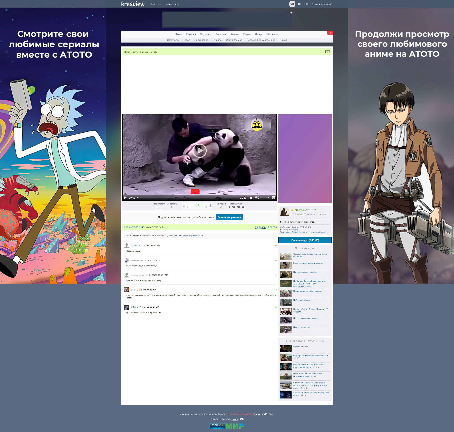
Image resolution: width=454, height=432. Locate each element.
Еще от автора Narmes (305, 341)
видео (299, 214)
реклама (223, 414)
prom (133, 290)
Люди (258, 34)
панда (288, 232)
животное (320, 232)
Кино (178, 34)
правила (203, 414)
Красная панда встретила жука (308, 263)
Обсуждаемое (234, 39)
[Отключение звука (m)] (257, 197)
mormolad (135, 260)
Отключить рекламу (322, 4)
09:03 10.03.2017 (160, 275)
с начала (260, 226)
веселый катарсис (139, 275)
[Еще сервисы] (243, 207)
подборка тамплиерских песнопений (310, 355)
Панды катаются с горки (305, 272)
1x (251, 197)
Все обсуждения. (134, 226)
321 (159, 207)
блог (271, 414)
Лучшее (217, 39)
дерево (272, 226)
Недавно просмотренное (261, 39)
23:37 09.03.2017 (147, 290)
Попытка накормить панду (306, 318)
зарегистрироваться (193, 235)
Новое (186, 39)
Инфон (234, 419)
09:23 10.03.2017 (152, 245)
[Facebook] (229, 207)
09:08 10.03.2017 (152, 260)
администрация (188, 414)
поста (312, 214)
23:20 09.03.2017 (150, 307)
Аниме (234, 34)
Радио (247, 34)
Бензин (296, 346)
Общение (272, 34)
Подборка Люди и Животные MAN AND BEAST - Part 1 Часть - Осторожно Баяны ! (309, 284)
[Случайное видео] (299, 4)
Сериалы (206, 34)
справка (213, 414)
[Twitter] (233, 207)
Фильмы (221, 34)
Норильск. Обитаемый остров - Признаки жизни (308, 375)
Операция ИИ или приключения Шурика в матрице (308, 366)
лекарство (304, 232)
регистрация (172, 4)
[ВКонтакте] (238, 207)
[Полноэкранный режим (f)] (273, 197)
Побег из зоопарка (302, 300)
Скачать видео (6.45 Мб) (305, 240)
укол (312, 232)
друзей (322, 214)
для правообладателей (242, 414)
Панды (295, 232)
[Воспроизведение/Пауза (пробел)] (125, 197)
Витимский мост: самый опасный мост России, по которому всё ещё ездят (310, 385)
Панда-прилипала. (302, 327)
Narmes (298, 210)
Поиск (283, 39)
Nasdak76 (135, 245)
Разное (294, 229)
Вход (152, 4)
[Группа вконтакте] (292, 6)
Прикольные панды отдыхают (307, 291)
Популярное (201, 39)
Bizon (134, 307)
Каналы (191, 34)
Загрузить (173, 39)
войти (175, 235)
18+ (306, 4)
